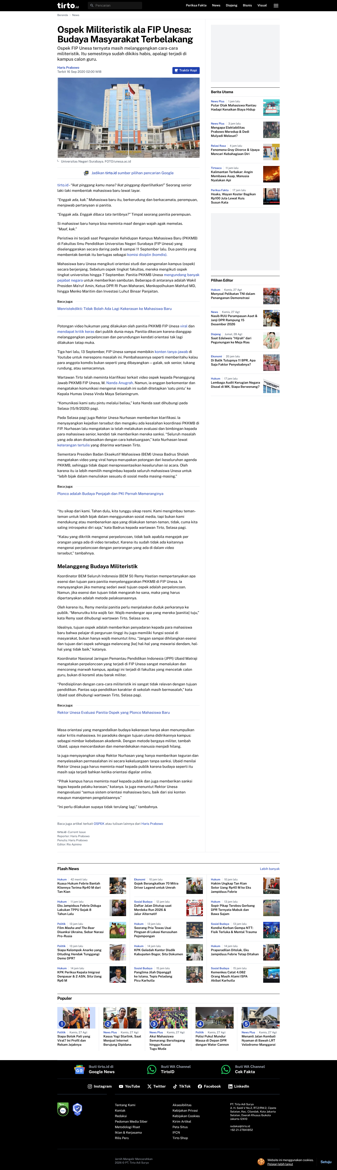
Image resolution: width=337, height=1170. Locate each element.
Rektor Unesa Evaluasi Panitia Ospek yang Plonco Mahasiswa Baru (113, 712)
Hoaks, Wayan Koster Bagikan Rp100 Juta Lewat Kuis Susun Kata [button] (233, 198)
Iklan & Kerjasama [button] (128, 1133)
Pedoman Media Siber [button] (131, 1122)
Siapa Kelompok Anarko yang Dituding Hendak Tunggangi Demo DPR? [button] (79, 954)
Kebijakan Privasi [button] (185, 1111)
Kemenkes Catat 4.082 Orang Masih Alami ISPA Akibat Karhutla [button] (229, 977)
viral (184, 326)
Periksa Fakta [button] (196, 5)
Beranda (62, 15)
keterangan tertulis (74, 445)
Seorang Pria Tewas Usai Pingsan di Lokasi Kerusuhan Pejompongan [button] (155, 932)
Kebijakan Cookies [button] (186, 1116)
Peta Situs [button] (180, 1127)
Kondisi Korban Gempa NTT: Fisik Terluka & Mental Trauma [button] (234, 930)
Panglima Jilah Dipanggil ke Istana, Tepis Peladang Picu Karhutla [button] (153, 977)
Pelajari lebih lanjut (280, 1164)
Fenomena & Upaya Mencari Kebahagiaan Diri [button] (235, 152)
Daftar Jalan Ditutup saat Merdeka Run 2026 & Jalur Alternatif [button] (152, 910)
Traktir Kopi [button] (188, 70)
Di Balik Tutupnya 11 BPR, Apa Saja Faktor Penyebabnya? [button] (233, 362)
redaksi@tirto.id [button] (240, 1126)
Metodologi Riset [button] (127, 1127)
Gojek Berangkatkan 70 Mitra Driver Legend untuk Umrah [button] (156, 886)
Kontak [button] (120, 1111)
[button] (68, 5)
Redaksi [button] (121, 1116)
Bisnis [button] (247, 5)
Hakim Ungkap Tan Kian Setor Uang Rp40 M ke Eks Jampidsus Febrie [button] (231, 888)
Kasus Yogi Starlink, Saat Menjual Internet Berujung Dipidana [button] (122, 1041)
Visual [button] (262, 5)
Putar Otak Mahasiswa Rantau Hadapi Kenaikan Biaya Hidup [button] (233, 107)
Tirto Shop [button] (180, 1138)
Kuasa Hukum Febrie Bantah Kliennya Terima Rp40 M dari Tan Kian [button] (79, 888)
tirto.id (62, 185)
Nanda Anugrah (119, 383)
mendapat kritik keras (75, 331)
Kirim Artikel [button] (182, 1122)
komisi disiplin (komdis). (147, 254)
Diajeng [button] (231, 5)
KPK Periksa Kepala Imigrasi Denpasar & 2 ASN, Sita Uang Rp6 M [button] (79, 977)
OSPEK (99, 824)
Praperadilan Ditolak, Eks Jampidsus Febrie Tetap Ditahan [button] (235, 952)
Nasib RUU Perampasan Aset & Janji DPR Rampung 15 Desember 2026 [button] (234, 320)
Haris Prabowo (68, 68)
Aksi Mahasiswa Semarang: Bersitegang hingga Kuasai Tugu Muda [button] (167, 1043)
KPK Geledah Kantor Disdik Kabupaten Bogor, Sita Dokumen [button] (158, 952)
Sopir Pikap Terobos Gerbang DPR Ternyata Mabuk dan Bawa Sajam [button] (233, 910)
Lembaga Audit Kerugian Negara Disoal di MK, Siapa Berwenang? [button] (235, 385)
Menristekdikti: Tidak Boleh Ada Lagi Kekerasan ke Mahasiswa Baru (114, 309)
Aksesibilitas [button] (182, 1105)
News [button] (216, 5)
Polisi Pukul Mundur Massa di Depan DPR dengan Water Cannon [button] (212, 1041)
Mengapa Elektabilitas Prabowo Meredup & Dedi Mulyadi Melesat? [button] (230, 132)
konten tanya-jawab (171, 352)
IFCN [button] (176, 1133)
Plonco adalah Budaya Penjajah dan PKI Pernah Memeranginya (110, 493)
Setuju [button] (325, 1162)
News (75, 15)
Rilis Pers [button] (122, 1138)
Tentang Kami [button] (125, 1105)
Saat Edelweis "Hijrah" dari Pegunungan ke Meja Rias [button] (231, 340)
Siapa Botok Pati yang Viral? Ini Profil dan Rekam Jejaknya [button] (73, 1041)
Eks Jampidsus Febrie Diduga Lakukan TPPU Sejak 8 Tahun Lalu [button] (79, 910)
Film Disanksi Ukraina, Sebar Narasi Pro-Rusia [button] (80, 932)
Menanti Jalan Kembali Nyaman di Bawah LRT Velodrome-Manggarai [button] (259, 1041)
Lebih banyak (270, 869)
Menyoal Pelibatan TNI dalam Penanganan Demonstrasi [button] (233, 296)
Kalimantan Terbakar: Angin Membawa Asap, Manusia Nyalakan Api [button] (232, 176)
